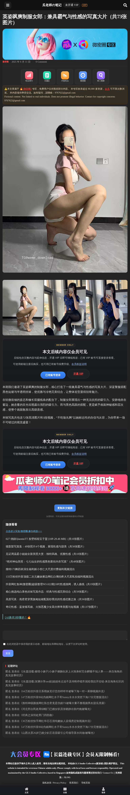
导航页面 (85, 782)
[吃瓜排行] (29, 76)
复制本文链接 (65, 507)
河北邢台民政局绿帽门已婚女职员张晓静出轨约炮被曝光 (56, 709)
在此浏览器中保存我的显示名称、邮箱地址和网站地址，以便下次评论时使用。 (48, 644)
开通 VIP (78, 373)
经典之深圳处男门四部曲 (37, 715)
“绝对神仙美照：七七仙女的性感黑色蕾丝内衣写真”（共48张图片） (46, 561)
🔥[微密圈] (25, 89)
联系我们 (73, 782)
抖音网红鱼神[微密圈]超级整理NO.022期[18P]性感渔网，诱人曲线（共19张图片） (54, 584)
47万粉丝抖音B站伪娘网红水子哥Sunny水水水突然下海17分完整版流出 (64, 697)
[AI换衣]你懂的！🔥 (18, 617)
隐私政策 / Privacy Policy (54, 782)
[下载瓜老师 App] (85, 5)
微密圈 (6, 62)
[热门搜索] (101, 76)
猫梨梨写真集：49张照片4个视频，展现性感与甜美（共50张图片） (46, 546)
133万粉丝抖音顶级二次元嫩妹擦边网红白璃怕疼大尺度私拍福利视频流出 (50, 576)
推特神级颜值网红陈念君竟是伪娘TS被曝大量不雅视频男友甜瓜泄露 (63, 703)
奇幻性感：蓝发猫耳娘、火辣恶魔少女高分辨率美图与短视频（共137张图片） (52, 606)
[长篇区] (47, 76)
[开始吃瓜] (65, 76)
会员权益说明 (79, 364)
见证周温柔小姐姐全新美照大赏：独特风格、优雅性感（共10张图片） (48, 553)
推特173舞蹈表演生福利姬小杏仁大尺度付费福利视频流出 (40, 569)
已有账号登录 (53, 375)
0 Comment (41, 62)
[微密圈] (83, 76)
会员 (107, 89)
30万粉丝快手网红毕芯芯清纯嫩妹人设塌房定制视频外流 (56, 721)
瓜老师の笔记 (52, 5)
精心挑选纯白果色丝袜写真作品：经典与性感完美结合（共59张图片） (48, 591)
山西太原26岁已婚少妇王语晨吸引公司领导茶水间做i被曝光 (57, 732)
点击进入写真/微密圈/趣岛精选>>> (24, 531)
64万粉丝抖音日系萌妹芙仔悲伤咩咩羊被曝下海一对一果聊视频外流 (63, 691)
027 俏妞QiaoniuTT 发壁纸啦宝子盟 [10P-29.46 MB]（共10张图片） (45, 538)
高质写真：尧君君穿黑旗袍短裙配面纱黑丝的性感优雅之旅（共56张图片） (50, 599)
